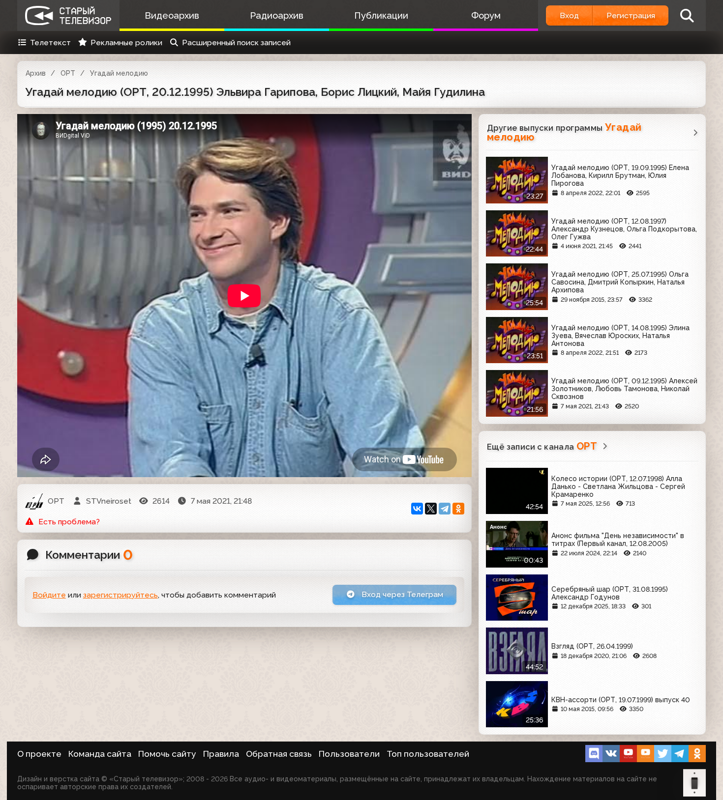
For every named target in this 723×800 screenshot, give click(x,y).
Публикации (381, 15)
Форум (486, 15)
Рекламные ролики (126, 42)
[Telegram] (445, 508)
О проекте (39, 754)
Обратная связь (279, 754)
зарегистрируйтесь (120, 595)
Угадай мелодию (119, 73)
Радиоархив (276, 15)
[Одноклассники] (458, 508)
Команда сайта (99, 754)
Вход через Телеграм (401, 594)
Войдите (49, 595)
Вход (569, 15)
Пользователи (349, 754)
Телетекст (50, 42)
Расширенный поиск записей (236, 42)
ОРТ (67, 73)
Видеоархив (172, 15)
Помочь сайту (167, 754)
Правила (221, 754)
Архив (36, 73)
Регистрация (630, 15)
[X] (431, 508)
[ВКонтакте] (417, 508)
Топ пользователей (428, 754)
